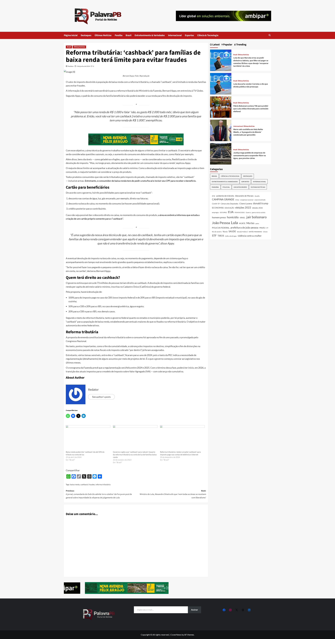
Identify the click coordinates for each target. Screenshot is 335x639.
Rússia (225, 232)
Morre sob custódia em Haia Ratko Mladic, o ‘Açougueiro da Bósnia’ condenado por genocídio (248, 132)
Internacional (175, 35)
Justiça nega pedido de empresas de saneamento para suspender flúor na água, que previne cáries (249, 155)
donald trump (260, 203)
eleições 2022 (243, 207)
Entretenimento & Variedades (150, 35)
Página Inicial (70, 35)
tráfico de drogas (231, 236)
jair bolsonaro (256, 217)
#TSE (213, 196)
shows (265, 232)
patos (257, 223)
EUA (231, 212)
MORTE (242, 223)
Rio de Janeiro (217, 232)
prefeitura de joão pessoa (244, 227)
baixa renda (75, 484)
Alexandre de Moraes (244, 196)
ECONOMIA (218, 207)
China (237, 200)
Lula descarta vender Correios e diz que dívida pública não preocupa (250, 85)
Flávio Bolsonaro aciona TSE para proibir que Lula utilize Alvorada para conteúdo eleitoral (250, 109)
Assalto (257, 196)
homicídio (233, 217)
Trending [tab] (241, 44)
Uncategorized (240, 187)
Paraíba (118, 35)
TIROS (221, 235)
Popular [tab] (227, 44)
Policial (226, 187)
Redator (71, 66)
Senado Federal (242, 232)
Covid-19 (216, 204)
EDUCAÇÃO (229, 208)
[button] (269, 35)
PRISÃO (262, 228)
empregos (215, 212)
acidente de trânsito (225, 195)
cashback (84, 484)
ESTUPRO (223, 212)
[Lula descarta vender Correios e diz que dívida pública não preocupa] (220, 83)
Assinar (194, 609)
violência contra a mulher (250, 235)
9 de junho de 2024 (83, 66)
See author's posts (101, 396)
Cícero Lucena (245, 203)
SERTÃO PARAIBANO (255, 232)
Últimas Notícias (103, 35)
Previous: (99, 494)
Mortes (250, 223)
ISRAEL (242, 218)
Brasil (128, 35)
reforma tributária (103, 484)
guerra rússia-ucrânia (258, 212)
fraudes (92, 484)
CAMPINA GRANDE (223, 199)
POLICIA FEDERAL (221, 227)
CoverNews (176, 634)
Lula (234, 222)
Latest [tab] (216, 44)
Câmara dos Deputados (229, 204)
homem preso (219, 217)
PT (267, 228)
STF (214, 235)
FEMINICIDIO (240, 212)
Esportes (189, 35)
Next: (173, 494)
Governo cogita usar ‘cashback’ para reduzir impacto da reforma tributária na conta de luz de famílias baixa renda (135, 454)
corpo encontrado (259, 200)
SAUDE (232, 231)
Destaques (86, 35)
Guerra (248, 212)
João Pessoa (221, 223)
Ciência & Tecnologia (207, 35)
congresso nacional (246, 200)
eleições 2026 (257, 208)
